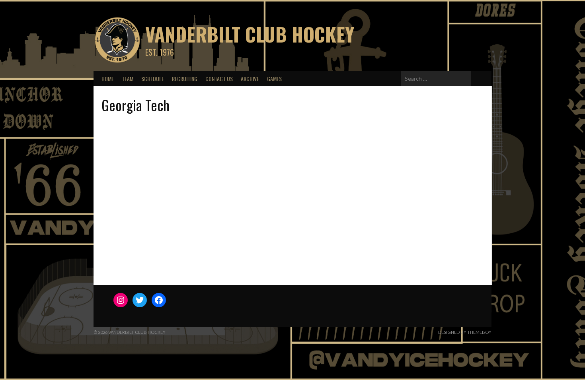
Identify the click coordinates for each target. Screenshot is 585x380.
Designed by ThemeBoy (464, 332)
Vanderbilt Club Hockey (249, 34)
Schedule (152, 78)
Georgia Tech (135, 104)
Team (127, 78)
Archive (250, 78)
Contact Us (219, 78)
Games (274, 78)
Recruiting (184, 78)
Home (107, 78)
